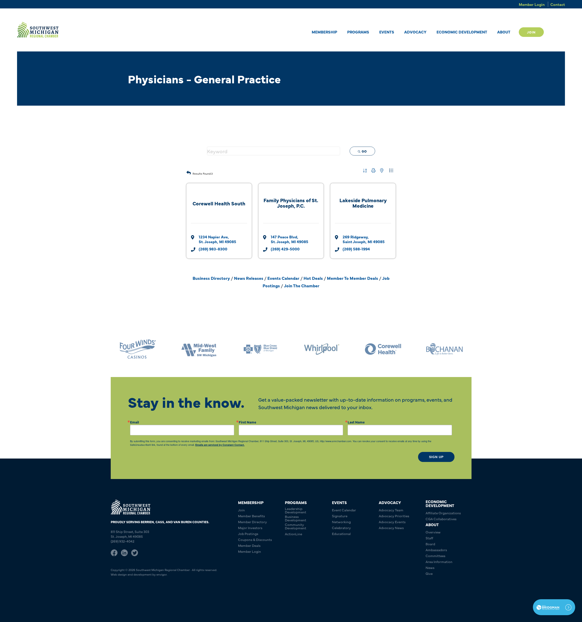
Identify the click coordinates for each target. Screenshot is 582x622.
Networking (341, 521)
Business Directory (211, 278)
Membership (324, 31)
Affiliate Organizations (443, 513)
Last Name (356, 422)
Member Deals (249, 545)
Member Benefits (251, 515)
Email (134, 422)
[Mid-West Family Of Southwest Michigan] (137, 349)
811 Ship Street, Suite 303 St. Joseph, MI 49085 (130, 534)
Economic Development (461, 31)
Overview (433, 532)
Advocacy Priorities (394, 515)
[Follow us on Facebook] (114, 552)
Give (429, 573)
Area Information (439, 561)
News (430, 567)
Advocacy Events (392, 521)
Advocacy (415, 31)
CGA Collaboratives (441, 518)
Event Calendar (344, 510)
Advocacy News (391, 527)
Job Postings (248, 533)
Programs (358, 31)
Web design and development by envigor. (139, 574)
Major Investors (250, 527)
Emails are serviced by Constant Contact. (220, 444)
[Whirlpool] (260, 349)
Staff (429, 538)
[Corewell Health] (321, 349)
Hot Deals (313, 278)
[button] (188, 171)
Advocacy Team (391, 510)
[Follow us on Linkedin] (124, 552)
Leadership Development (295, 510)
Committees (435, 555)
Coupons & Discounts (255, 539)
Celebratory (341, 527)
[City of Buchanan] (383, 349)
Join (531, 32)
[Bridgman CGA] (554, 607)
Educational (341, 533)
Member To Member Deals (352, 278)
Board (430, 544)
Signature (339, 515)
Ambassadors (436, 549)
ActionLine (293, 533)
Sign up (436, 457)
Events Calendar (283, 278)
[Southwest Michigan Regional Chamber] (37, 29)
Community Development (295, 526)
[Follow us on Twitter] (134, 552)
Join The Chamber (301, 285)
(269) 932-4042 (122, 541)
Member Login (532, 4)
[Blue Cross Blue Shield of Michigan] (199, 349)
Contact (557, 4)
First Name (247, 422)
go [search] (364, 151)
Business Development (295, 518)
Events (386, 31)
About (503, 31)
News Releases (248, 278)
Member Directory (252, 521)
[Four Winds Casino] (444, 349)
